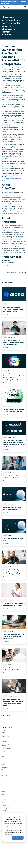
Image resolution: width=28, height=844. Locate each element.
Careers (3, 791)
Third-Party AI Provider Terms (8, 808)
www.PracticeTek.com (18, 252)
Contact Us (4, 799)
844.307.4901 (5, 736)
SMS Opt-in (4, 805)
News (2, 802)
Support (3, 794)
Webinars (3, 770)
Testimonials (4, 775)
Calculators (4, 781)
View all (5, 715)
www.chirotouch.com (16, 213)
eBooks (3, 764)
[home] (8, 7)
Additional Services (6, 748)
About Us (3, 788)
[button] (25, 7)
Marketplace (4, 810)
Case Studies (4, 767)
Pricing (3, 751)
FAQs (2, 778)
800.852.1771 (5, 732)
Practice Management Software (6, 744)
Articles (3, 761)
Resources (4, 759)
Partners (3, 797)
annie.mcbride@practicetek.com (11, 266)
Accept (17, 837)
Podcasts (3, 772)
